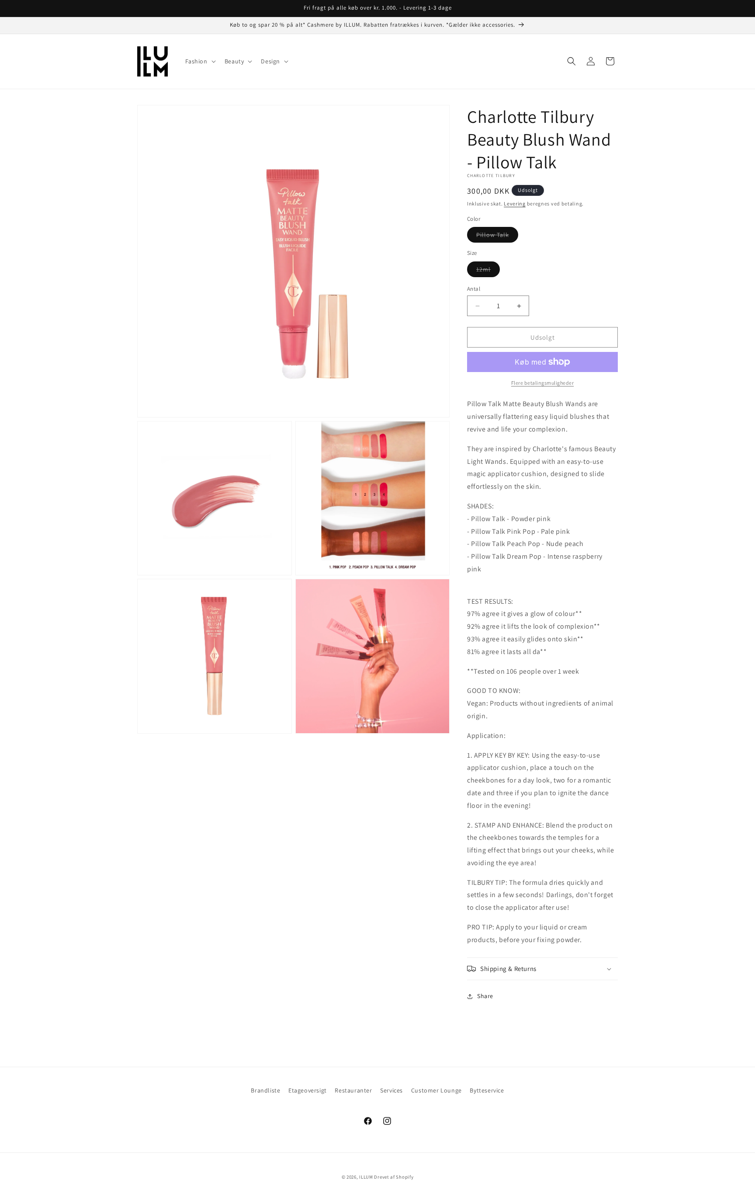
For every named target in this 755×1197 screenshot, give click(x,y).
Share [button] (485, 996)
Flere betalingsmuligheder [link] (542, 382)
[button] (199, 61)
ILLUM (366, 1177)
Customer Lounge (436, 1090)
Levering (515, 203)
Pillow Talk (497, 236)
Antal (473, 288)
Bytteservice (487, 1090)
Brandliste (265, 1090)
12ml (488, 271)
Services (391, 1090)
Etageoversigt (307, 1090)
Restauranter (353, 1090)
